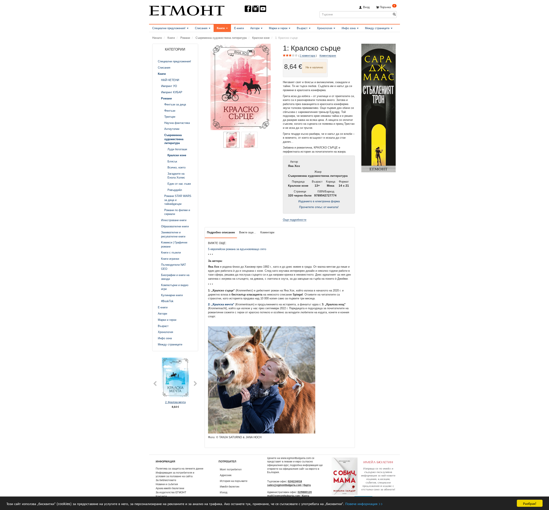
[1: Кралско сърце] (241, 87)
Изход (223, 492)
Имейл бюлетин (229, 486)
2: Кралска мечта (175, 402)
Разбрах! (529, 503)
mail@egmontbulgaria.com (283, 495)
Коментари (267, 232)
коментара (307, 55)
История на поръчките (233, 481)
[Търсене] (394, 14)
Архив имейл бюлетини (170, 488)
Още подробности (294, 219)
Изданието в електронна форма (319, 201)
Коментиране (328, 55)
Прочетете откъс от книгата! (319, 207)
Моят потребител (230, 469)
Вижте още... (247, 232)
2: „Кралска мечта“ (221, 304)
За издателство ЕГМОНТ (171, 492)
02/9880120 (305, 492)
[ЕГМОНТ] (187, 10)
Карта (307, 485)
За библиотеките (166, 480)
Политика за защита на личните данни (179, 468)
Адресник (225, 475)
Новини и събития (167, 484)
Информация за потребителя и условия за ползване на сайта (175, 474)
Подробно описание (221, 232)
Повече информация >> (364, 503)
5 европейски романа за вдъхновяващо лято (237, 249)
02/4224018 (295, 481)
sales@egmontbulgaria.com (284, 485)
